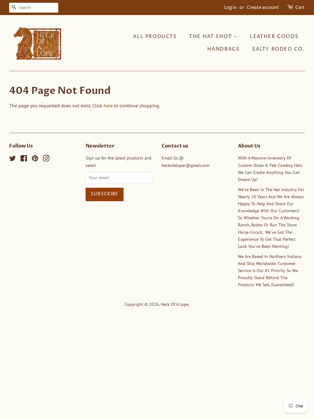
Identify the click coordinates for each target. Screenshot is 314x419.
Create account (263, 7)
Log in (230, 7)
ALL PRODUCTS (155, 36)
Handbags (223, 49)
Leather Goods (274, 36)
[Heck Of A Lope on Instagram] (46, 159)
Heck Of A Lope (175, 304)
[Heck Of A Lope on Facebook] (23, 159)
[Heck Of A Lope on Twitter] (12, 159)
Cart (300, 7)
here (108, 105)
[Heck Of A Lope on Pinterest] (35, 159)
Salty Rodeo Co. (278, 49)
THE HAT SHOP (211, 36)
